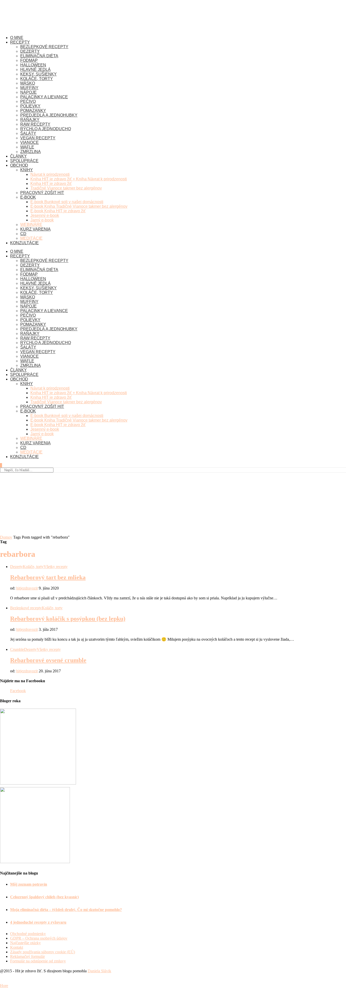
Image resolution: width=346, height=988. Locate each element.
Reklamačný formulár (27, 956)
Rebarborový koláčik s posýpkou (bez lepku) (67, 618)
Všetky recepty (56, 566)
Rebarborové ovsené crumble (48, 660)
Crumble (17, 649)
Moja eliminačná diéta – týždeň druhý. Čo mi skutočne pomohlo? (66, 909)
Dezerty (16, 566)
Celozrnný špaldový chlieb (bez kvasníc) (44, 897)
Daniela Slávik (99, 971)
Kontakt (16, 947)
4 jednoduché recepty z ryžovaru (38, 922)
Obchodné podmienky (28, 934)
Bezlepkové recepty (26, 608)
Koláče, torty (33, 566)
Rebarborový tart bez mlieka (48, 577)
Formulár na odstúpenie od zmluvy (38, 961)
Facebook (18, 691)
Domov (6, 537)
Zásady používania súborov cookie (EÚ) (42, 952)
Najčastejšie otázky (25, 943)
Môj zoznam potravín (28, 884)
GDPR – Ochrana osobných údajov (38, 938)
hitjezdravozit (27, 588)
